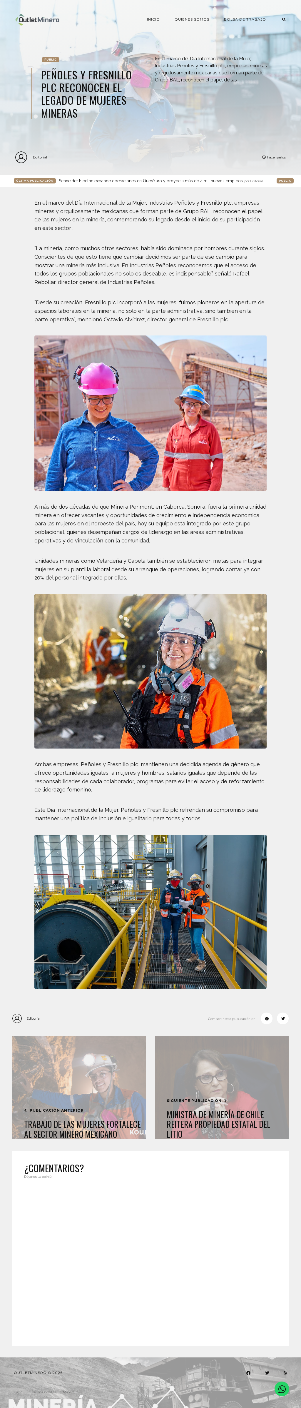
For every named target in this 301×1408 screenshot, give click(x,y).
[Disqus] (150, 1258)
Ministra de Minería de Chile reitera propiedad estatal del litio (218, 1124)
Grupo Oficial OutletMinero (53, 1392)
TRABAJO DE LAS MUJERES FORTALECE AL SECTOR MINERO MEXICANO (82, 1129)
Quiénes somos (192, 19)
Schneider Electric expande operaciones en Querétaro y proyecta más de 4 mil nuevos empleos (161, 180)
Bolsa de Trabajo (245, 19)
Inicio (153, 19)
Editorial (40, 157)
